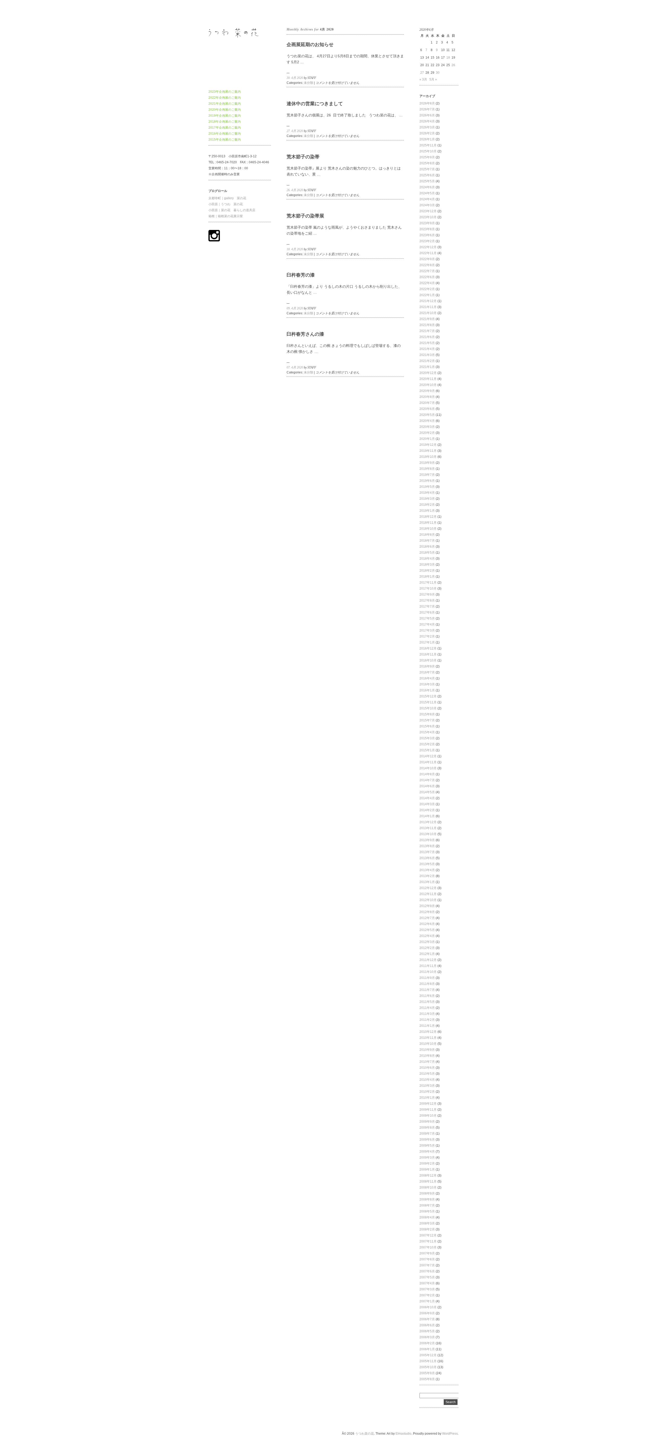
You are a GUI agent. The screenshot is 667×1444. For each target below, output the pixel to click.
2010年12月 (428, 1032)
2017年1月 (427, 642)
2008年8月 (427, 1199)
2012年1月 (427, 954)
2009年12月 (428, 1103)
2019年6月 (427, 481)
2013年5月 (427, 864)
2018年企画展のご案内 (224, 121)
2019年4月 (427, 493)
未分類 (308, 83)
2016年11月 (428, 654)
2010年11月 (428, 1038)
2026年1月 (427, 139)
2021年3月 (427, 355)
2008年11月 (428, 1181)
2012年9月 (427, 906)
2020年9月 (427, 391)
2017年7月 (427, 606)
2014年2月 (427, 810)
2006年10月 (428, 1307)
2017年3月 (427, 630)
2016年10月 (428, 660)
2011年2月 (427, 1020)
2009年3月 (427, 1157)
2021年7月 (427, 331)
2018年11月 (428, 522)
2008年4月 (427, 1217)
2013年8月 (427, 846)
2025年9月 (427, 157)
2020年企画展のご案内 (224, 109)
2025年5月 (427, 181)
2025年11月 (428, 145)
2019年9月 (427, 463)
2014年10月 (428, 768)
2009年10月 (428, 1115)
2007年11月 (428, 1241)
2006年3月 (427, 1337)
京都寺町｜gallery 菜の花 (227, 198)
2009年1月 (427, 1169)
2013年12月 (428, 822)
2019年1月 (427, 510)
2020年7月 (427, 403)
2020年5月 (427, 415)
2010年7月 (427, 1062)
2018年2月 (427, 570)
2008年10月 (428, 1187)
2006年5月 (427, 1331)
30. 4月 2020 (295, 78)
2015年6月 (427, 726)
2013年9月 (427, 840)
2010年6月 (427, 1068)
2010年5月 (427, 1074)
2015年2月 (427, 744)
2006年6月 (427, 1325)
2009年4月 (427, 1151)
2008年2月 (427, 1229)
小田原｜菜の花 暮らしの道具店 (231, 210)
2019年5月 (427, 487)
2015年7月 (427, 720)
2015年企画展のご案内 (224, 139)
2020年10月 (428, 385)
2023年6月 (427, 235)
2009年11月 (428, 1109)
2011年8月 (427, 984)
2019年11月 (428, 451)
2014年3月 (427, 804)
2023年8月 (427, 229)
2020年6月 (427, 409)
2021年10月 (428, 313)
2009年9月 (427, 1121)
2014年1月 (427, 816)
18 (448, 57)
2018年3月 (427, 564)
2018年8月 (427, 534)
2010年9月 (427, 1050)
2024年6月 (427, 187)
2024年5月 (427, 193)
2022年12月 (428, 247)
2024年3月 (427, 205)
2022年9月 (427, 259)
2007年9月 (427, 1253)
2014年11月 (428, 762)
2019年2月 (427, 505)
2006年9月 (427, 1313)
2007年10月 (428, 1247)
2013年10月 (428, 834)
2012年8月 (427, 912)
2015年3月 (427, 738)
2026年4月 (427, 121)
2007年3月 (427, 1289)
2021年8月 (427, 325)
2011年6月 (427, 996)
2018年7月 (427, 540)
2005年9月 (427, 1373)
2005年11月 (428, 1361)
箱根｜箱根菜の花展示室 (225, 216)
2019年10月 (428, 457)
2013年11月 (428, 828)
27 (422, 72)
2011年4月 (427, 1008)
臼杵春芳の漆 (301, 275)
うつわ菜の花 (217, 13)
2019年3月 (427, 499)
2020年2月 (427, 433)
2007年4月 (427, 1283)
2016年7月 (427, 672)
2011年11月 (428, 966)
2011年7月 (427, 990)
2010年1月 (427, 1097)
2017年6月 (427, 612)
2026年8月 (427, 103)
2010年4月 (427, 1080)
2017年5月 (427, 618)
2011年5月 (427, 1002)
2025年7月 (427, 169)
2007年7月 (427, 1265)
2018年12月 (428, 516)
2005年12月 (428, 1355)
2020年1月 (427, 439)
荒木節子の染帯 (303, 156)
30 (438, 72)
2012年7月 (427, 918)
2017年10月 (428, 588)
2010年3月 (427, 1085)
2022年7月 (427, 271)
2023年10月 (428, 217)
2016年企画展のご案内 (224, 133)
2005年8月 (427, 1379)
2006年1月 (427, 1349)
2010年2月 (427, 1091)
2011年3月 (427, 1014)
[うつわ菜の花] (239, 78)
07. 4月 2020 (295, 367)
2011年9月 (427, 978)
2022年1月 (427, 295)
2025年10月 (428, 151)
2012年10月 (428, 900)
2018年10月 (428, 528)
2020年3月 (427, 427)
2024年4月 (427, 199)
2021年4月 (427, 349)
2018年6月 (427, 546)
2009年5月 (427, 1145)
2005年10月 (428, 1367)
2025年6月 (427, 175)
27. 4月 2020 (295, 131)
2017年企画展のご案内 (224, 127)
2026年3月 (427, 127)
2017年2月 (427, 636)
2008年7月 (427, 1205)
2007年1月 (427, 1301)
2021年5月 (427, 343)
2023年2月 (427, 241)
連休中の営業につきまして (315, 103)
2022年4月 (427, 283)
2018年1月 (427, 576)
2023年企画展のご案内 (224, 91)
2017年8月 (427, 600)
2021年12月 (428, 301)
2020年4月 (427, 421)
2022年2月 (427, 289)
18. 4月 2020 (295, 249)
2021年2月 (427, 361)
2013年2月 (427, 876)
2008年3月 (427, 1223)
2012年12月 (428, 888)
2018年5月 (427, 552)
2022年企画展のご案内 (224, 97)
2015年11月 (428, 702)
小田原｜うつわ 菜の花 (225, 204)
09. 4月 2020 (295, 308)
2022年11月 (428, 253)
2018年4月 (427, 558)
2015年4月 (427, 732)
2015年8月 (427, 714)
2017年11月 (428, 582)
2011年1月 (427, 1026)
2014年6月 (427, 786)
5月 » (433, 79)
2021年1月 (427, 367)
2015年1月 (427, 750)
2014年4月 (427, 798)
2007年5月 (427, 1277)
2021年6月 (427, 337)
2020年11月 (428, 379)
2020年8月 (427, 397)
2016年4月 (427, 678)
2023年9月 (427, 223)
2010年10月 (428, 1044)
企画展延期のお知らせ (310, 44)
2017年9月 (427, 594)
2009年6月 (427, 1139)
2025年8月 (427, 163)
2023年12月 (428, 211)
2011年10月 (428, 972)
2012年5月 (427, 930)
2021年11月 (428, 307)
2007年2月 (427, 1295)
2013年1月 (427, 882)
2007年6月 (427, 1271)
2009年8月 (427, 1127)
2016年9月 (427, 666)
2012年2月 (427, 948)
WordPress (450, 1433)
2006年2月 (427, 1343)
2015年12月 (428, 696)
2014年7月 (427, 780)
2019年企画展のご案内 (224, 115)
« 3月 (423, 79)
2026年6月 (427, 115)
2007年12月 (428, 1235)
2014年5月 (427, 792)
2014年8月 (427, 774)
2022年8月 (427, 265)
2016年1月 (427, 690)
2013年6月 (427, 858)
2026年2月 (427, 133)
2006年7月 (427, 1319)
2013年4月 (427, 870)
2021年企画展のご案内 (224, 103)
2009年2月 (427, 1163)
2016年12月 (428, 648)
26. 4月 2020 (295, 190)
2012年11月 (428, 894)
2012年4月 (427, 936)
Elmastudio (403, 1433)
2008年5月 (427, 1211)
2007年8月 (427, 1259)
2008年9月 (427, 1193)
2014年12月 (428, 756)
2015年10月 (428, 708)
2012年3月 (427, 942)
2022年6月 (427, 277)
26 (453, 65)
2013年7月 (427, 852)
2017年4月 (427, 624)
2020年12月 (428, 373)
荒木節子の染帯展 (305, 215)
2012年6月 (427, 924)
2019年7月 (427, 475)
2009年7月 (427, 1133)
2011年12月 (428, 960)
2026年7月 (427, 109)
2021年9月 (427, 319)
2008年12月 (428, 1175)
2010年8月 (427, 1056)
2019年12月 (428, 445)
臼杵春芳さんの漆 (305, 334)
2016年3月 (427, 684)
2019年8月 (427, 469)
